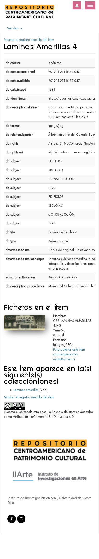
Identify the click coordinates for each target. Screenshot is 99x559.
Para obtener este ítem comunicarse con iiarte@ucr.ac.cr (69, 354)
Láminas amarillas (26, 390)
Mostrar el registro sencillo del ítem (29, 39)
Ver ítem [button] (13, 28)
